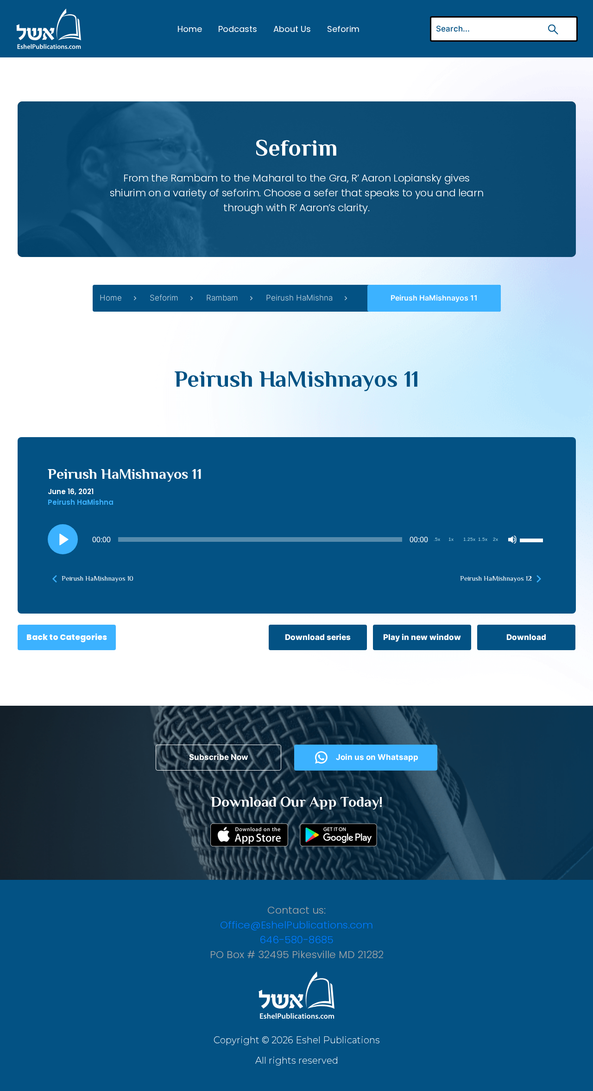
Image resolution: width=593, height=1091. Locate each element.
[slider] (533, 539)
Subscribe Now (218, 757)
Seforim (343, 29)
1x (451, 539)
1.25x (469, 539)
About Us (292, 29)
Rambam (222, 297)
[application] (297, 539)
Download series (318, 637)
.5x (437, 539)
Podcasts (237, 29)
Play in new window (422, 637)
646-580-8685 (296, 940)
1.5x (482, 539)
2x (495, 539)
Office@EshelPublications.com (296, 925)
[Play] (62, 539)
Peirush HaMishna (299, 297)
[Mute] (512, 539)
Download (526, 637)
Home (189, 29)
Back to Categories (66, 637)
